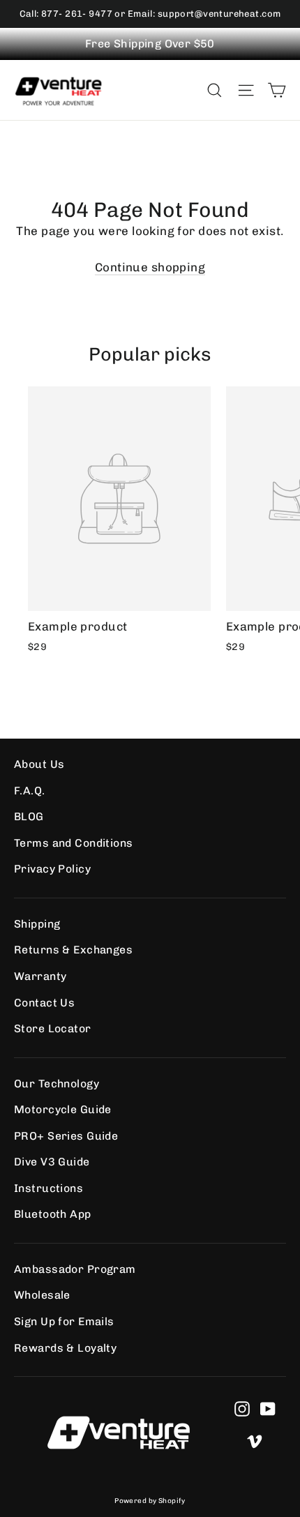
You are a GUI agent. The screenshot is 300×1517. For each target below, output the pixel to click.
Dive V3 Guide (52, 1161)
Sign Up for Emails (64, 1321)
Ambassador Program (75, 1269)
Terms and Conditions (73, 843)
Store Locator (52, 1028)
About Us (39, 764)
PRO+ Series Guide (66, 1135)
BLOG (29, 816)
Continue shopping (150, 267)
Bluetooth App (52, 1214)
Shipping (37, 923)
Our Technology (56, 1083)
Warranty (40, 976)
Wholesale (42, 1294)
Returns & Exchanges (73, 949)
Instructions (48, 1188)
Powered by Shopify (150, 1501)
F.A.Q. (29, 790)
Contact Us (44, 1002)
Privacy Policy (52, 868)
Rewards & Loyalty (65, 1347)
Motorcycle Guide (63, 1109)
